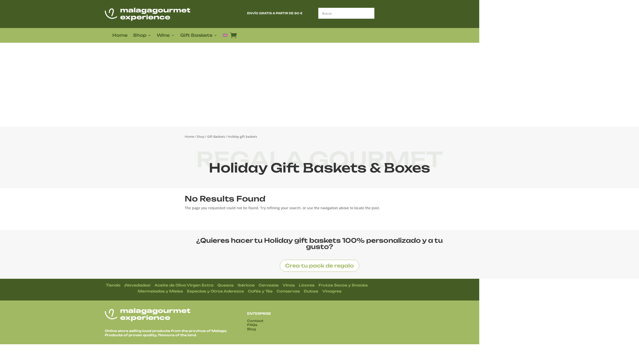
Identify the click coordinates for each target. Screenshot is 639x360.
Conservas (288, 291)
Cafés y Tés (260, 291)
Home (120, 36)
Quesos (225, 285)
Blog (251, 329)
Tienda (113, 285)
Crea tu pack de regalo (319, 265)
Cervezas (269, 285)
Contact (255, 321)
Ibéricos (246, 285)
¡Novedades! (137, 285)
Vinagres (331, 291)
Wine (163, 36)
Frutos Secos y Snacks (343, 285)
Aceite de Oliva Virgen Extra (184, 285)
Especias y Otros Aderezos (215, 291)
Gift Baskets (196, 36)
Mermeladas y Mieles (160, 291)
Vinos (289, 285)
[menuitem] (225, 36)
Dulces (311, 291)
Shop (139, 36)
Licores (307, 285)
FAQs (252, 325)
